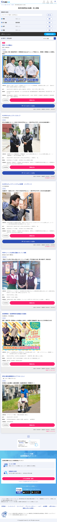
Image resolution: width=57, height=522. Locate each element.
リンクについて (11, 506)
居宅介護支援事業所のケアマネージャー (13, 376)
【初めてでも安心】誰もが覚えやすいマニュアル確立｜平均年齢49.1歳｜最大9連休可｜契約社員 (26, 259)
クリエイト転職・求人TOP (5, 4)
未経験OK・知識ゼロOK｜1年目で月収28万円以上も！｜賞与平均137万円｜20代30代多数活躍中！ (27, 190)
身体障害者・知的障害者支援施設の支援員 (14, 313)
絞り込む (49, 14)
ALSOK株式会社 (5, 117)
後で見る (6, 100)
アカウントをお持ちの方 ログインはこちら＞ (28, 481)
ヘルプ (39, 506)
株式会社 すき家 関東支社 (7, 254)
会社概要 (45, 506)
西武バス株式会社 (5, 47)
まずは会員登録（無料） (28, 478)
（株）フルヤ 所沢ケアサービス (9, 378)
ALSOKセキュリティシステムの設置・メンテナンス (17, 184)
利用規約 (3, 506)
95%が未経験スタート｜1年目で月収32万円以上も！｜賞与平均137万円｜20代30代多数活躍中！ (26, 122)
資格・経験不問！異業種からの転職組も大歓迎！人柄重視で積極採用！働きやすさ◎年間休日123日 (27, 320)
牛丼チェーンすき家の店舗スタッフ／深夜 (14, 252)
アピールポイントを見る (29, 105)
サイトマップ (20, 506)
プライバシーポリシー (30, 506)
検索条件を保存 (50, 34)
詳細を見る (32, 100)
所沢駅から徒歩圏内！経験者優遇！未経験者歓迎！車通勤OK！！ (18, 383)
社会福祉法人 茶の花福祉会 (8, 315)
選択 (49, 18)
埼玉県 (12, 4)
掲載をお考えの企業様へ (28, 508)
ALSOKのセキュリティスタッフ (11, 115)
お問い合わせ (52, 506)
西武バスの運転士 (7, 45)
